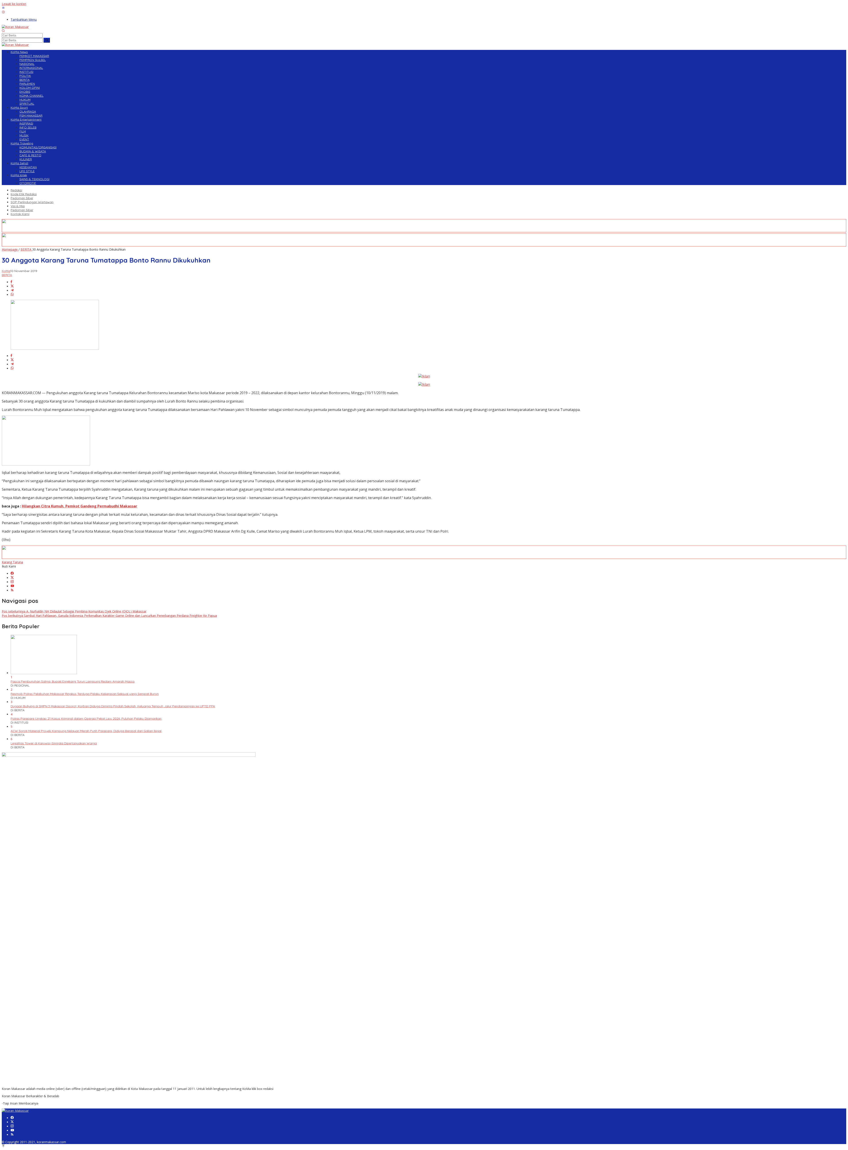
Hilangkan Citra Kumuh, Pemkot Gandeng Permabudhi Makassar (79, 506)
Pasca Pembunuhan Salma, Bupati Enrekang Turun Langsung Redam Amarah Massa (72, 681)
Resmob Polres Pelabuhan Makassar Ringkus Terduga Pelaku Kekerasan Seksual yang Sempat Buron (85, 694)
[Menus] (3, 8)
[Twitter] (12, 578)
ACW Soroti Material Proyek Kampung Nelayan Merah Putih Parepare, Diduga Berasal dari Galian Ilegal (86, 731)
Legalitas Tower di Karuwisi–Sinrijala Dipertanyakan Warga (54, 743)
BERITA (7, 275)
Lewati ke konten (14, 4)
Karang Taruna (12, 562)
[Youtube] (12, 586)
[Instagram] (12, 582)
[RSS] (12, 590)
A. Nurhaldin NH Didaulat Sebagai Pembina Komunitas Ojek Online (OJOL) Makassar (74, 611)
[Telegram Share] (12, 290)
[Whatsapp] (12, 295)
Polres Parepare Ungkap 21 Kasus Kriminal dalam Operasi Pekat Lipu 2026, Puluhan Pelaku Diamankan (86, 719)
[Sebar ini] (11, 282)
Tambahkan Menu (24, 19)
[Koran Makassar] (15, 27)
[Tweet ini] (12, 286)
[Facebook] (12, 573)
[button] (47, 40)
